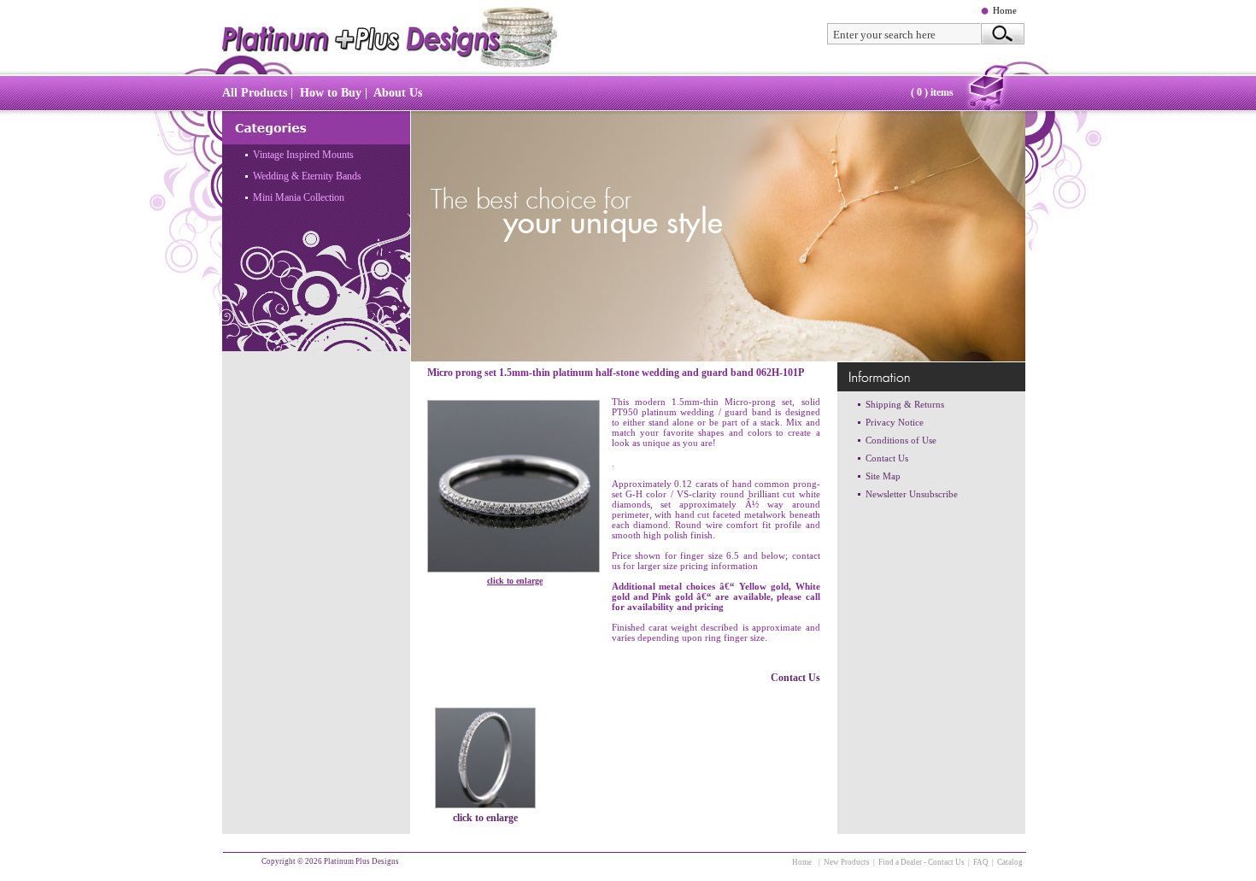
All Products (254, 92)
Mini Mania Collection (298, 197)
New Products (847, 862)
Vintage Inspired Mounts (303, 155)
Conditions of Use (901, 440)
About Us (397, 92)
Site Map (883, 476)
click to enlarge (515, 580)
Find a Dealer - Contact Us (921, 862)
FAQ (981, 862)
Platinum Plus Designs (361, 861)
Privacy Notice (895, 422)
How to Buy (330, 92)
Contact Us (795, 678)
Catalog (1010, 862)
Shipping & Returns (905, 404)
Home (1005, 10)
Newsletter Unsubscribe (912, 494)
